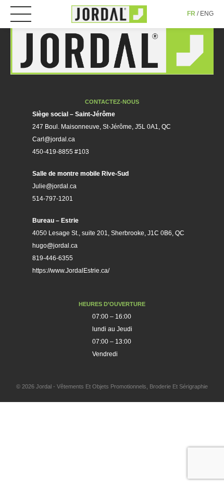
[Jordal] (109, 14)
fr (191, 13)
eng (207, 13)
